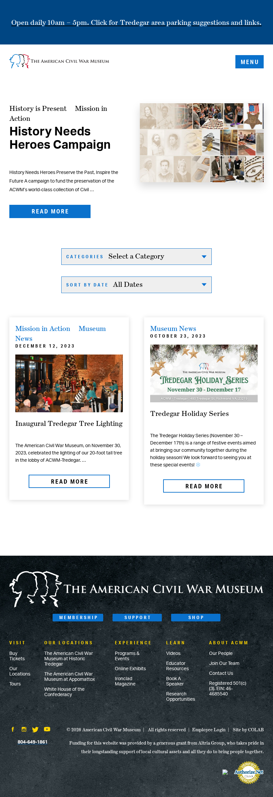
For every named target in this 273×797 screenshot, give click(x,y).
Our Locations (19, 672)
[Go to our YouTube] (47, 730)
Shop (196, 617)
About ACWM (229, 642)
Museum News (173, 328)
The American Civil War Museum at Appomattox (69, 677)
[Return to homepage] (59, 62)
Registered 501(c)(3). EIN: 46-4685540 (227, 688)
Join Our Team (224, 663)
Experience (133, 642)
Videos (173, 653)
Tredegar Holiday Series (189, 413)
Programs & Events (127, 656)
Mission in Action (42, 328)
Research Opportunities (180, 697)
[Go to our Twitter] (35, 730)
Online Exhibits (130, 669)
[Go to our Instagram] (24, 730)
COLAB (256, 729)
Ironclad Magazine (125, 681)
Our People (221, 653)
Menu (250, 61)
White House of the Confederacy (64, 692)
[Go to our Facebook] (12, 730)
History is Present (38, 108)
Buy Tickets (17, 656)
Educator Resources (177, 666)
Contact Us (221, 673)
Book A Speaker (175, 681)
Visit (17, 642)
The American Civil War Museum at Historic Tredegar (68, 659)
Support (138, 617)
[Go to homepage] (136, 606)
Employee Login (208, 729)
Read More (50, 211)
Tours (15, 684)
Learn (176, 642)
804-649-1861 (33, 742)
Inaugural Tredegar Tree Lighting (69, 423)
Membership (78, 617)
